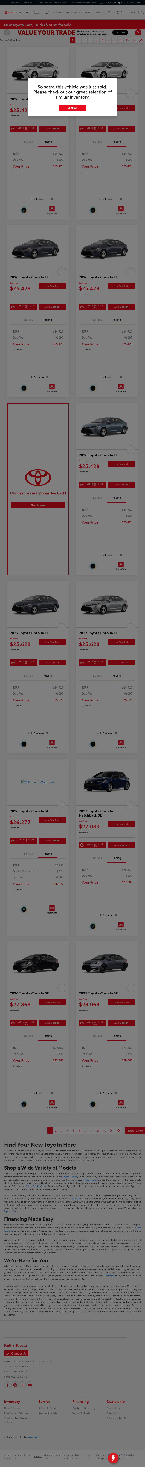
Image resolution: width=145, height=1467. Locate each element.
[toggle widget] (113, 1458)
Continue (72, 107)
